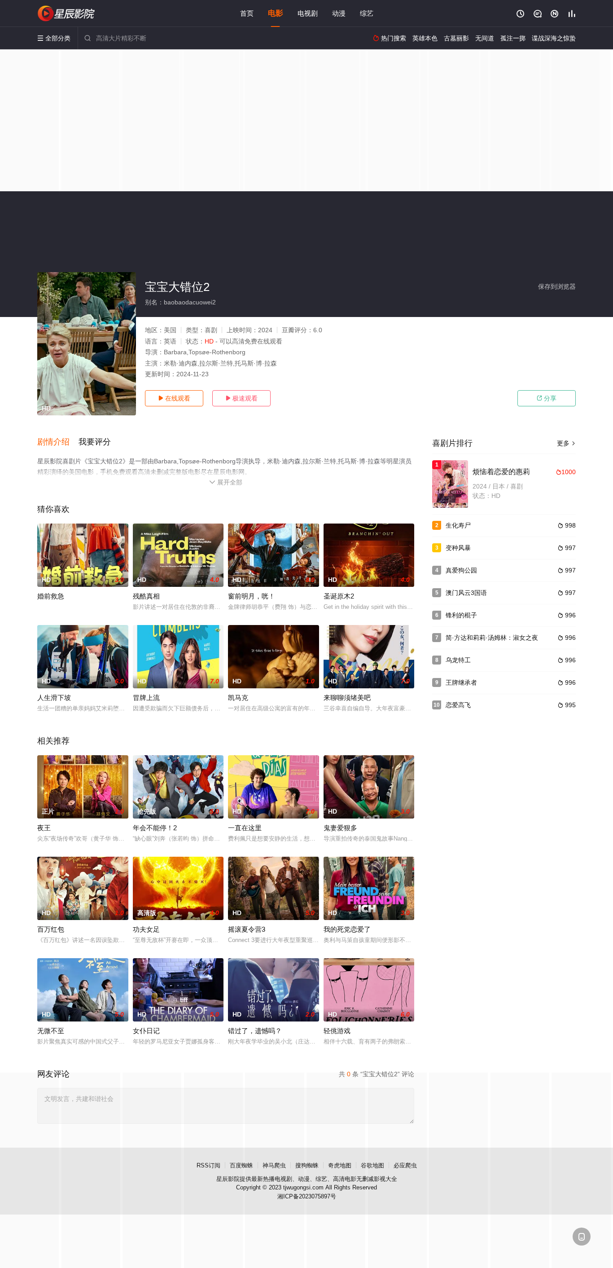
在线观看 (174, 398)
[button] (58, 442)
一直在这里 (245, 828)
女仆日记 (146, 1031)
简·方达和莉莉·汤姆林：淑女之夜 (492, 637)
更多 (566, 443)
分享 (546, 398)
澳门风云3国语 (466, 592)
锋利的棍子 (461, 615)
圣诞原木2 (339, 596)
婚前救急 (50, 596)
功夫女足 (146, 929)
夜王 (44, 828)
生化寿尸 (458, 525)
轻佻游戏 (337, 1031)
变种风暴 (458, 547)
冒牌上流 (146, 697)
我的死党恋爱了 (347, 929)
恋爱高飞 (458, 705)
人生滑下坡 (54, 697)
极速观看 (241, 398)
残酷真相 (146, 596)
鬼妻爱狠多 (340, 828)
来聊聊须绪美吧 (347, 697)
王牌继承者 (461, 682)
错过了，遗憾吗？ (255, 1031)
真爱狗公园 (461, 570)
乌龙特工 (458, 660)
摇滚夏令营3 (246, 929)
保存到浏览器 (557, 286)
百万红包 (50, 929)
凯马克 (238, 697)
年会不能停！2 (155, 828)
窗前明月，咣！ (251, 596)
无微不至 (50, 1031)
